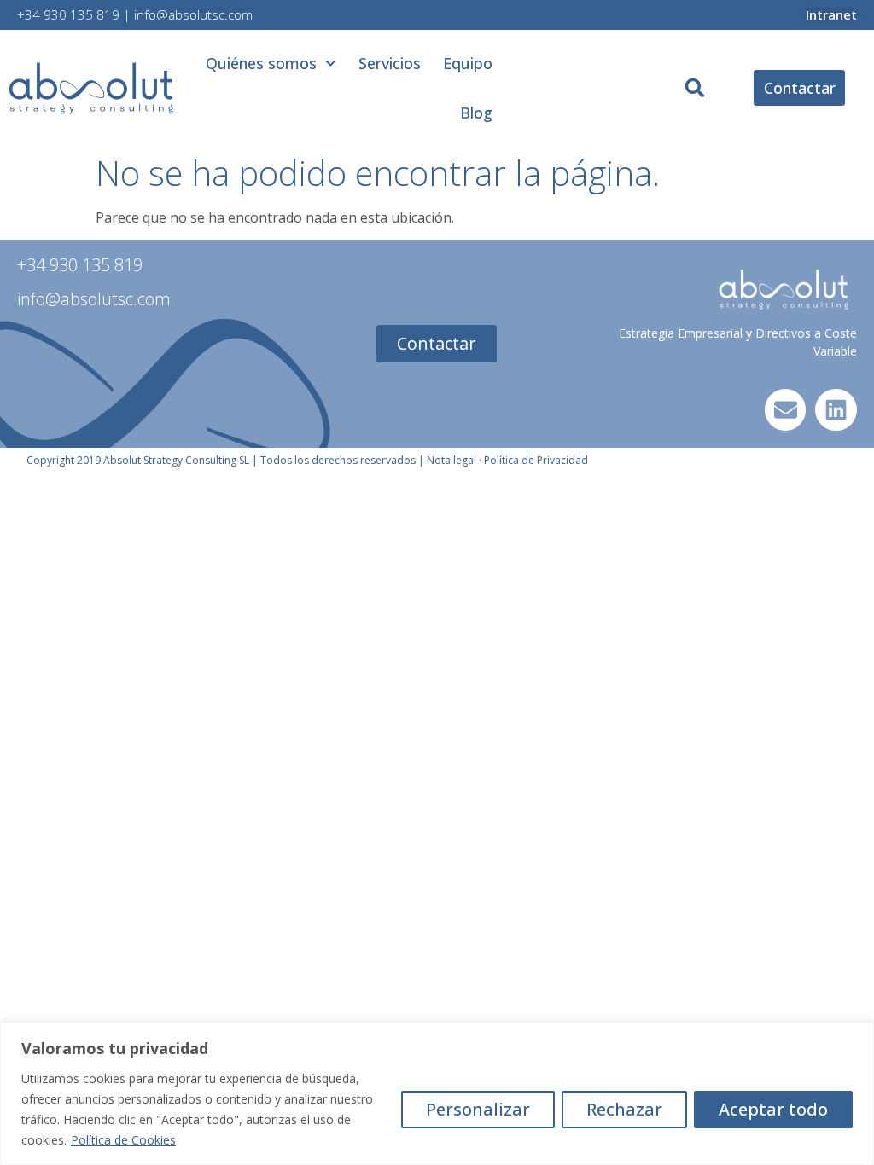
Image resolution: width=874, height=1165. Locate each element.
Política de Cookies (123, 1140)
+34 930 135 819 (68, 14)
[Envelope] (786, 410)
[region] (437, 1094)
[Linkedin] (836, 410)
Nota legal (451, 460)
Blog (476, 112)
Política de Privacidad (536, 460)
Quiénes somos (261, 63)
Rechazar (624, 1109)
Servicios (389, 63)
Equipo (467, 63)
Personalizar (478, 1109)
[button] (695, 88)
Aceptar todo (773, 1109)
